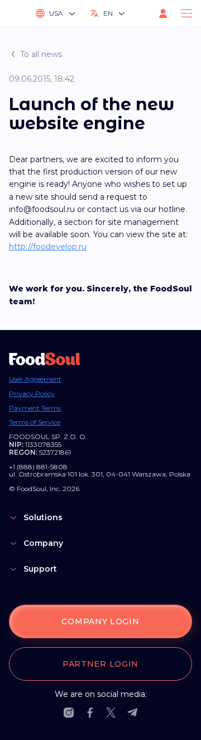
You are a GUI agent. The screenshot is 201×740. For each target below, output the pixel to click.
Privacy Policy (32, 394)
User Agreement (35, 379)
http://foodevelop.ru (48, 247)
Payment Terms (35, 408)
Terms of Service (34, 422)
